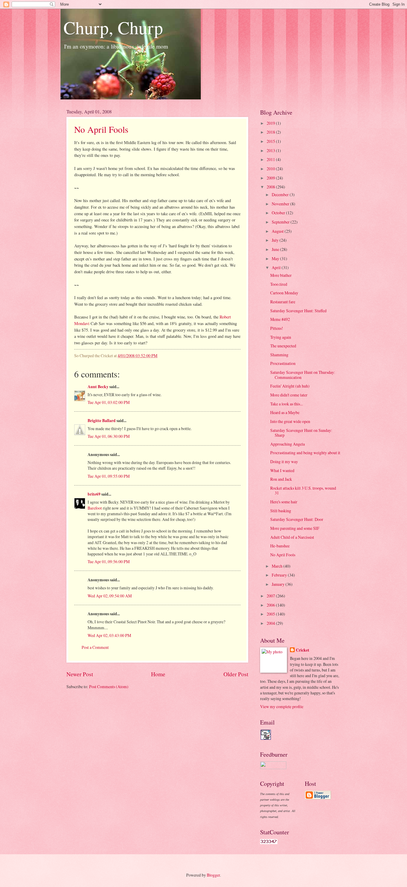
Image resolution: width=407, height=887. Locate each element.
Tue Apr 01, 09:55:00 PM (109, 476)
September (281, 222)
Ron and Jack (281, 479)
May (276, 258)
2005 (271, 614)
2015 (271, 141)
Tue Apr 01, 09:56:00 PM (109, 561)
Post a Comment (95, 647)
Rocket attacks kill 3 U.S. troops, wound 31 (303, 490)
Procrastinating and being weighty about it (305, 452)
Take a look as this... (286, 404)
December (281, 194)
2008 (271, 187)
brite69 (94, 494)
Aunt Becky (98, 387)
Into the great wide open (290, 421)
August (278, 231)
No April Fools (101, 129)
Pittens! (276, 328)
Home (158, 674)
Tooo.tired (278, 284)
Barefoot (95, 508)
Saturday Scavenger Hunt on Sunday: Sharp (301, 432)
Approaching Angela (287, 444)
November (281, 204)
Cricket (302, 650)
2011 (271, 159)
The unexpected (283, 346)
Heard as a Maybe (284, 412)
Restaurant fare (282, 301)
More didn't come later (288, 395)
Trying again (280, 337)
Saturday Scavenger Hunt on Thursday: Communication (302, 374)
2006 (271, 605)
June (276, 249)
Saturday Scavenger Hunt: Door (296, 519)
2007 (271, 596)
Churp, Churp (113, 27)
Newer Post (79, 674)
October (279, 212)
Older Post (235, 674)
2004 (271, 623)
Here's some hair (283, 502)
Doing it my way (284, 461)
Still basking (280, 510)
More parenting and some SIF (294, 528)
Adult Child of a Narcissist (292, 537)
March (277, 566)
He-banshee (280, 546)
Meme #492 (280, 319)
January (278, 584)
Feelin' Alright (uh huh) (290, 386)
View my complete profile (281, 706)
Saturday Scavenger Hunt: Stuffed (298, 310)
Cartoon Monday (284, 293)
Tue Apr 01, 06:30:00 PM (109, 436)
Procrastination (283, 363)
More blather (281, 275)
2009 (271, 178)
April (277, 267)
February (280, 575)
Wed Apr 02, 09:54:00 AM (110, 596)
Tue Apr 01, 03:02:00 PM (109, 402)
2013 (271, 150)
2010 (271, 168)
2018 (271, 132)
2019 (271, 123)
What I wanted (282, 470)
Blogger (213, 875)
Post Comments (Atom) (108, 686)
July (275, 240)
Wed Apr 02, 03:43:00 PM (109, 635)
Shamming (279, 354)
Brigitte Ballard (102, 421)
